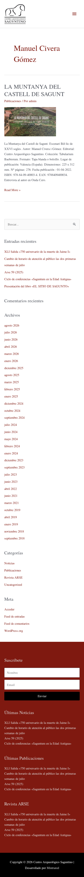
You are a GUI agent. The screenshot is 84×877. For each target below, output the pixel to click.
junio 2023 (10, 482)
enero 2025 (11, 396)
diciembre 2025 (13, 368)
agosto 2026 (11, 325)
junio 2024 (10, 432)
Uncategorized (13, 585)
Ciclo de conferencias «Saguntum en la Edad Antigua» (37, 279)
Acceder (9, 609)
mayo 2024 (11, 439)
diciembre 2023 (13, 460)
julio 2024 (10, 425)
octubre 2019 (12, 510)
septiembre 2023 (14, 467)
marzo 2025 (11, 382)
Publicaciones (12, 101)
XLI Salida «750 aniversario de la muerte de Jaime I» (37, 251)
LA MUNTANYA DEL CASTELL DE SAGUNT (34, 90)
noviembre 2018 (14, 531)
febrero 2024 (12, 446)
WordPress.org (13, 631)
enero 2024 (11, 453)
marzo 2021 (11, 503)
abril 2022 (10, 489)
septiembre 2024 (14, 417)
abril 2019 (10, 517)
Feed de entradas (14, 616)
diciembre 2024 (13, 403)
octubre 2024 (12, 411)
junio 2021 (10, 496)
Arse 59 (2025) (13, 272)
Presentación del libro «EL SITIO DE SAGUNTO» (36, 286)
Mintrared (53, 868)
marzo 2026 (11, 354)
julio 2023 (10, 474)
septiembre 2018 (14, 538)
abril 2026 (10, 346)
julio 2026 (10, 332)
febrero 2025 (12, 389)
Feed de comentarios (17, 623)
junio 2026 (10, 339)
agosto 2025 (11, 375)
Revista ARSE (13, 577)
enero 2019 (11, 524)
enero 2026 (11, 361)
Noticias (9, 563)
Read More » (12, 189)
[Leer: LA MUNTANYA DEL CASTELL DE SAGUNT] (30, 121)
